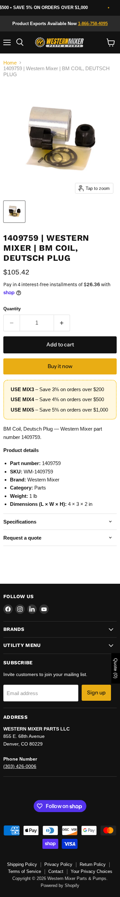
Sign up (96, 692)
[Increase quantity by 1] (62, 323)
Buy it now (60, 366)
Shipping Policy (22, 864)
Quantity (12, 308)
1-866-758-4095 (93, 23)
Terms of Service (24, 871)
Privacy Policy (58, 864)
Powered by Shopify (60, 885)
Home (10, 63)
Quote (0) (115, 668)
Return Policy (93, 864)
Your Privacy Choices (91, 871)
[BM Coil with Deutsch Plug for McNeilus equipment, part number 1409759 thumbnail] (14, 211)
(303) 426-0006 (19, 766)
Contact (55, 871)
